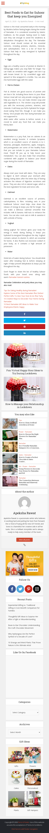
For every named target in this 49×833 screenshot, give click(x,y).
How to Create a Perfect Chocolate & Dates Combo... (28, 459)
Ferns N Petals (23, 822)
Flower (21, 432)
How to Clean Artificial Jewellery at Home (28, 424)
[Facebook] (12, 589)
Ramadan (28, 432)
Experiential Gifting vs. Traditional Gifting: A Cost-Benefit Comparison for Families (24, 608)
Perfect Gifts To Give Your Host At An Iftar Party (23, 296)
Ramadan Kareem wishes (19, 277)
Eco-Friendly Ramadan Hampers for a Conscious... (29, 447)
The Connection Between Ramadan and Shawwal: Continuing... (29, 482)
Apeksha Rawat (27, 21)
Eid (20, 466)
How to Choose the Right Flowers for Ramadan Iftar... (28, 436)
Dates (21, 455)
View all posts (24, 539)
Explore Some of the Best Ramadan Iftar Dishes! (23, 293)
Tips (20, 420)
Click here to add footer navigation (24, 829)
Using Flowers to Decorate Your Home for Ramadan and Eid (29, 471)
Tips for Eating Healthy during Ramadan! (20, 290)
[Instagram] (37, 589)
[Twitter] (20, 589)
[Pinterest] (28, 589)
